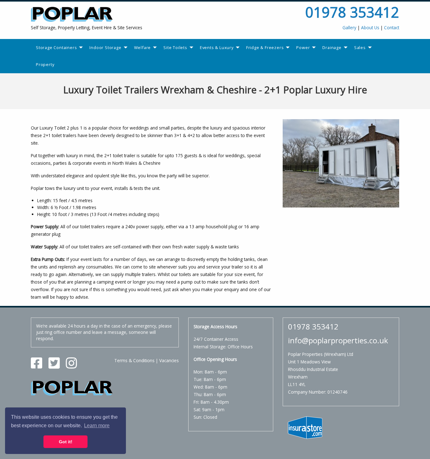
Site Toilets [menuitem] (175, 47)
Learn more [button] (97, 425)
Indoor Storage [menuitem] (105, 47)
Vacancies (169, 360)
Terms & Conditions (134, 360)
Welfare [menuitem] (142, 47)
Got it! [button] (65, 441)
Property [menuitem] (45, 64)
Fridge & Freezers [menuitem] (265, 47)
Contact (391, 27)
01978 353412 (352, 12)
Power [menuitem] (303, 47)
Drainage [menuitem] (331, 47)
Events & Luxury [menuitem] (217, 47)
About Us (370, 27)
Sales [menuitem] (360, 47)
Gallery (349, 27)
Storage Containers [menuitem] (56, 47)
